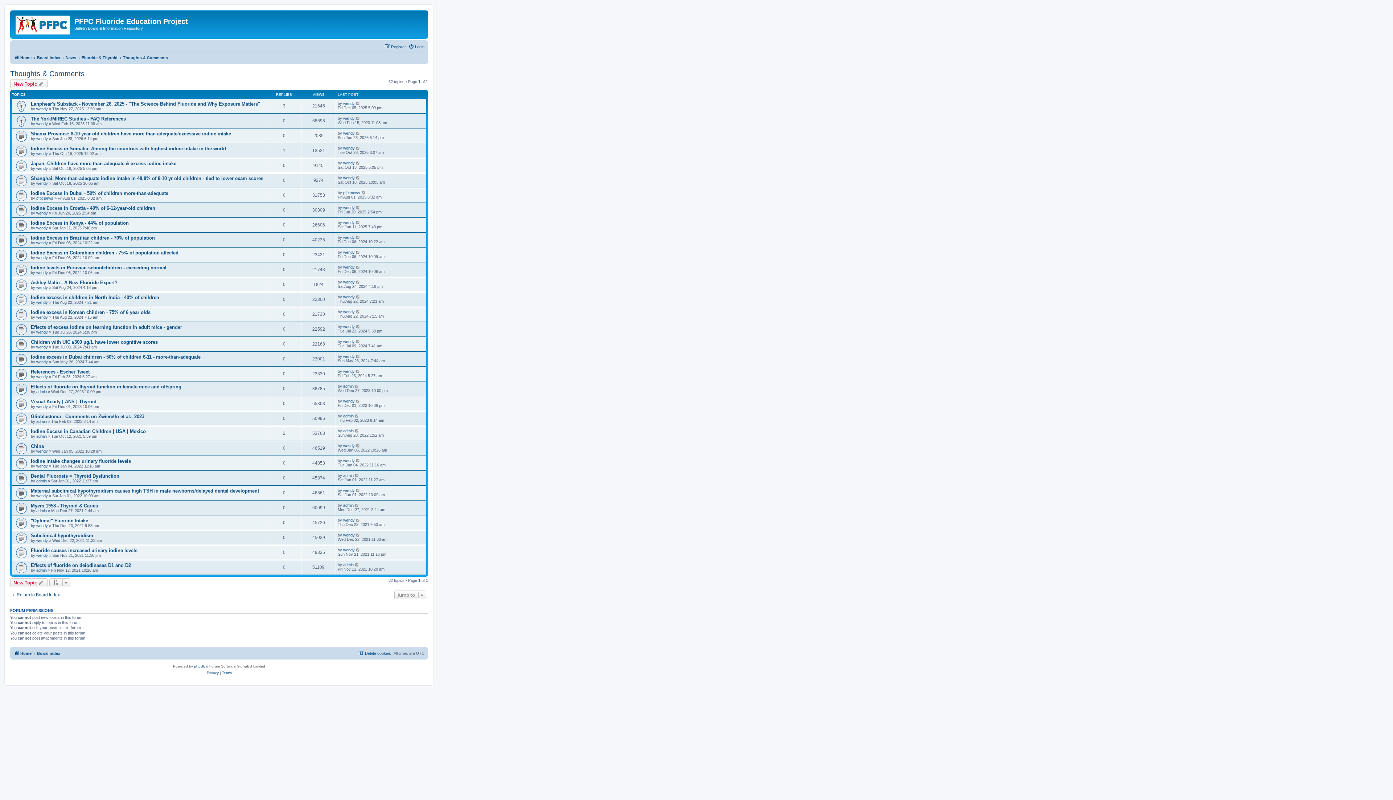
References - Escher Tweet (60, 372)
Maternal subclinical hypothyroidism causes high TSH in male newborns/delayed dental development (145, 491)
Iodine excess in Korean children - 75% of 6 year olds (91, 312)
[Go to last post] (358, 103)
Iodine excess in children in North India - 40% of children (95, 297)
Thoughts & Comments (47, 74)
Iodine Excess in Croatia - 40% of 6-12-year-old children (93, 208)
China (37, 446)
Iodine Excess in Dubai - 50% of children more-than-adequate (99, 193)
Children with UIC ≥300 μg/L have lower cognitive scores (94, 342)
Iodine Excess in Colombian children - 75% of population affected (104, 253)
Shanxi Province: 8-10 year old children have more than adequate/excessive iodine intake (131, 133)
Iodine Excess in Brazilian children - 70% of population (93, 238)
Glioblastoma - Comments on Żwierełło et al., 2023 (87, 416)
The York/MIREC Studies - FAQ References (78, 119)
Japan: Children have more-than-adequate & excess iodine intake (103, 163)
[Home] (43, 23)
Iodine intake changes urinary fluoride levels (81, 461)
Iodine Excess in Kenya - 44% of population (80, 223)
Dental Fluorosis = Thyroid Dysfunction (75, 476)
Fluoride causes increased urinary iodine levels (84, 550)
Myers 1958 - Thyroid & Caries (64, 506)
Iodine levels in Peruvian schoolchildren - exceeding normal (99, 267)
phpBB (200, 666)
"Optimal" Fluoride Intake (59, 520)
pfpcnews (44, 198)
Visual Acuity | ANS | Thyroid (63, 401)
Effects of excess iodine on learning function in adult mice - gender (106, 327)
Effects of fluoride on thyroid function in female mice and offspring (106, 386)
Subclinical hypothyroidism (62, 535)
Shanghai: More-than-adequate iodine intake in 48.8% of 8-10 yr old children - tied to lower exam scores (147, 178)
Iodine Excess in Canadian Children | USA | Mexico (88, 431)
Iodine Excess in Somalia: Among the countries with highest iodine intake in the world (128, 148)
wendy (42, 109)
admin (41, 391)
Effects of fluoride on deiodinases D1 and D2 (81, 565)
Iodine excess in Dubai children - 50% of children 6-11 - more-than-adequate (116, 357)
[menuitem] (416, 46)
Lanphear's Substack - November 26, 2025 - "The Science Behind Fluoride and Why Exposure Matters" (145, 104)
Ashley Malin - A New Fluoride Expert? (74, 282)
